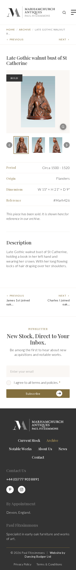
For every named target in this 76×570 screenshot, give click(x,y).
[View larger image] (63, 127)
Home (10, 29)
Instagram (21, 489)
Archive (25, 29)
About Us (45, 449)
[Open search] (64, 12)
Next (62, 39)
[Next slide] (67, 145)
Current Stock (29, 440)
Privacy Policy (22, 564)
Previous (16, 39)
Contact (38, 457)
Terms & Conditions (49, 564)
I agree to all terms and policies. (37, 382)
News (62, 449)
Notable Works (20, 449)
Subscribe (33, 393)
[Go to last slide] (9, 145)
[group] (21, 145)
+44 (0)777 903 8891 (22, 479)
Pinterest (10, 489)
